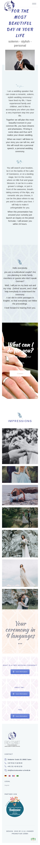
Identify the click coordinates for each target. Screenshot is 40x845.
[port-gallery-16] (20, 573)
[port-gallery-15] (20, 543)
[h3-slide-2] (20, 599)
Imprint (7, 785)
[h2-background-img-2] (20, 495)
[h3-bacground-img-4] (20, 517)
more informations (21, 672)
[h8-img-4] (20, 446)
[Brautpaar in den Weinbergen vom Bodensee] (20, 474)
